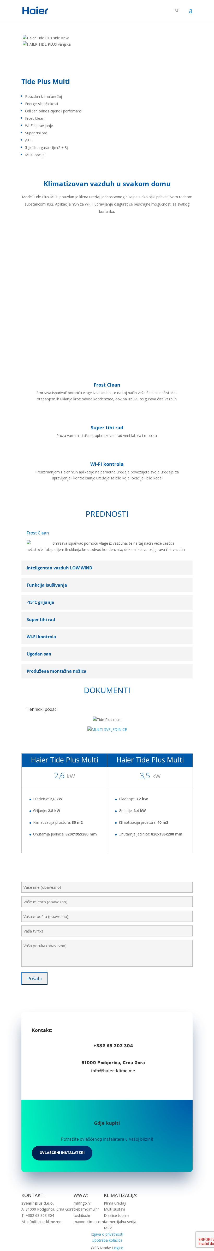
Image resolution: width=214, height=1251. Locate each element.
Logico (117, 1247)
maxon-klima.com (89, 1221)
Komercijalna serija (120, 1221)
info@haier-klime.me (113, 1071)
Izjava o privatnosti (107, 1234)
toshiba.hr (82, 1215)
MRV (108, 1227)
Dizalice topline (116, 1215)
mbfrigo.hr (82, 1203)
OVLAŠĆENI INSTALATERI (62, 1153)
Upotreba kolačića (107, 1240)
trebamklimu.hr (86, 1209)
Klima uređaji (115, 1203)
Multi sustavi (114, 1209)
